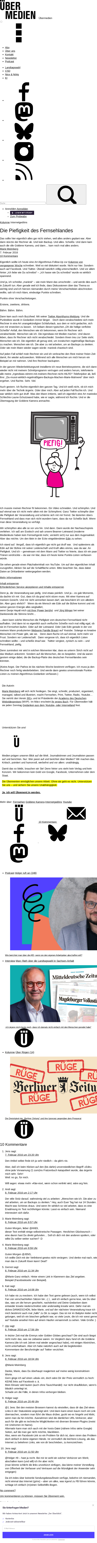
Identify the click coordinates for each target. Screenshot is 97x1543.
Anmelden (22, 208)
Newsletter (11, 58)
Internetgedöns (53, 802)
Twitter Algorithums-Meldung (63, 316)
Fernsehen (19, 802)
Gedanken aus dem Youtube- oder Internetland (49, 705)
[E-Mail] (76, 822)
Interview (10, 961)
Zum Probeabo (18, 216)
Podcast (9, 61)
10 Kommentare (9, 256)
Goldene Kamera (35, 802)
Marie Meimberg (11, 691)
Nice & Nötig (12, 74)
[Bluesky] (58, 841)
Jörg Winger (66, 610)
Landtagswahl (12, 67)
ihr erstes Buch (60, 701)
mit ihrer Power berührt (40, 610)
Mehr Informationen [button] (11, 577)
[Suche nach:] (23, 203)
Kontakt (9, 54)
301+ (29, 698)
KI (6, 78)
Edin (68, 538)
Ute (7, 1326)
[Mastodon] (19, 861)
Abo (7, 47)
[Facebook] (19, 841)
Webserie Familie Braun (44, 630)
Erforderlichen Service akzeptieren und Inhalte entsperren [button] (32, 587)
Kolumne (5, 222)
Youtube (67, 802)
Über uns (10, 51)
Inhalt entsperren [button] (9, 583)
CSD (7, 71)
